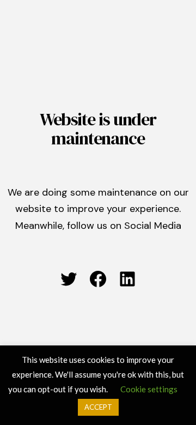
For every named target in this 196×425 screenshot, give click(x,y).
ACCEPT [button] (98, 407)
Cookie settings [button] (148, 389)
